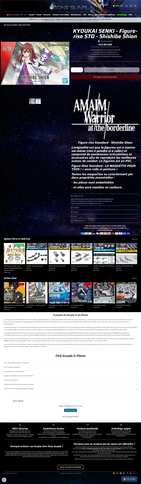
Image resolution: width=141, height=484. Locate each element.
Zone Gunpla (13, 473)
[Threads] (131, 473)
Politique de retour (78, 196)
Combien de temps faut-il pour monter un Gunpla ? (19, 384)
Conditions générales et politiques (70, 473)
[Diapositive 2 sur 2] (38, 101)
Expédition (76, 208)
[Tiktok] (124, 473)
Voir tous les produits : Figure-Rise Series (17, 25)
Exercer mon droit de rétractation (70, 467)
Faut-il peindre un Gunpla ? (12, 367)
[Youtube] (120, 473)
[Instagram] (117, 473)
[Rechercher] (136, 15)
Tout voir (134, 239)
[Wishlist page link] (135, 6)
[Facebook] (114, 473)
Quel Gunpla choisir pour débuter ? (14, 371)
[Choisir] (44, 300)
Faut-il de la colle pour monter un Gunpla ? (16, 363)
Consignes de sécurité (79, 220)
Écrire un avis (70, 410)
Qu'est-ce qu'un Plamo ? (11, 380)
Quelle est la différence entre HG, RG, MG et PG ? (18, 376)
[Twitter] (127, 473)
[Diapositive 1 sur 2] (32, 101)
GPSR (75, 216)
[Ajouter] (22, 261)
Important (76, 212)
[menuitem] (130, 15)
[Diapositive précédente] (3, 63)
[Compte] (127, 6)
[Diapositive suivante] (67, 63)
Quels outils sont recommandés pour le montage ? (19, 389)
